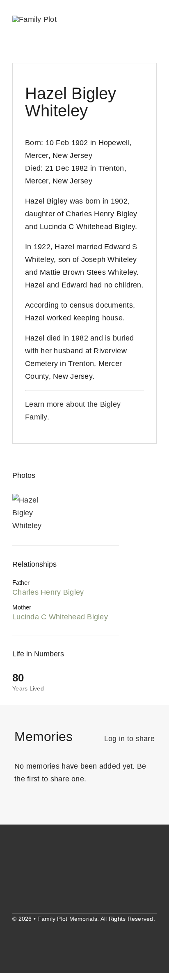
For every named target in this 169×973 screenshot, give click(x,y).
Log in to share (129, 738)
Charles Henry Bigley (48, 592)
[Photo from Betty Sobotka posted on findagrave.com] (32, 513)
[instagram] (30, 944)
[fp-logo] (34, 19)
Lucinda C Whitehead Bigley (60, 617)
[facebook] (15, 944)
